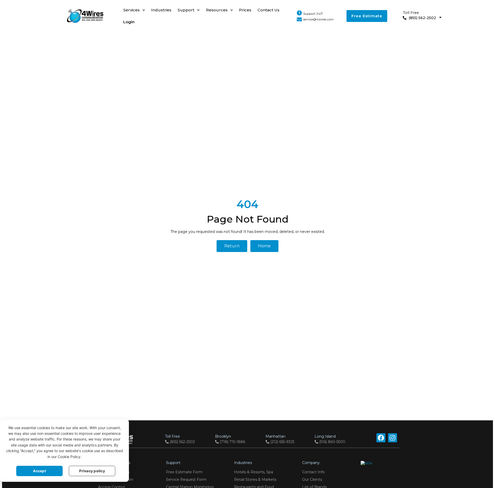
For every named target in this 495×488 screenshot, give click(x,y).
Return (232, 245)
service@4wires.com (318, 19)
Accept (39, 471)
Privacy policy (92, 471)
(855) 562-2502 (419, 15)
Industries (161, 9)
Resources (217, 9)
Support (186, 9)
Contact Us (268, 9)
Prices (245, 9)
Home (264, 245)
